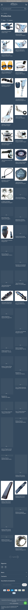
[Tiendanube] (14, 603)
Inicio (2, 13)
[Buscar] (25, 9)
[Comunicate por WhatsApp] (25, 603)
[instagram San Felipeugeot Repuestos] (2, 567)
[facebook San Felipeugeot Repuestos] (6, 567)
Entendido (23, 607)
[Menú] (2, 4)
